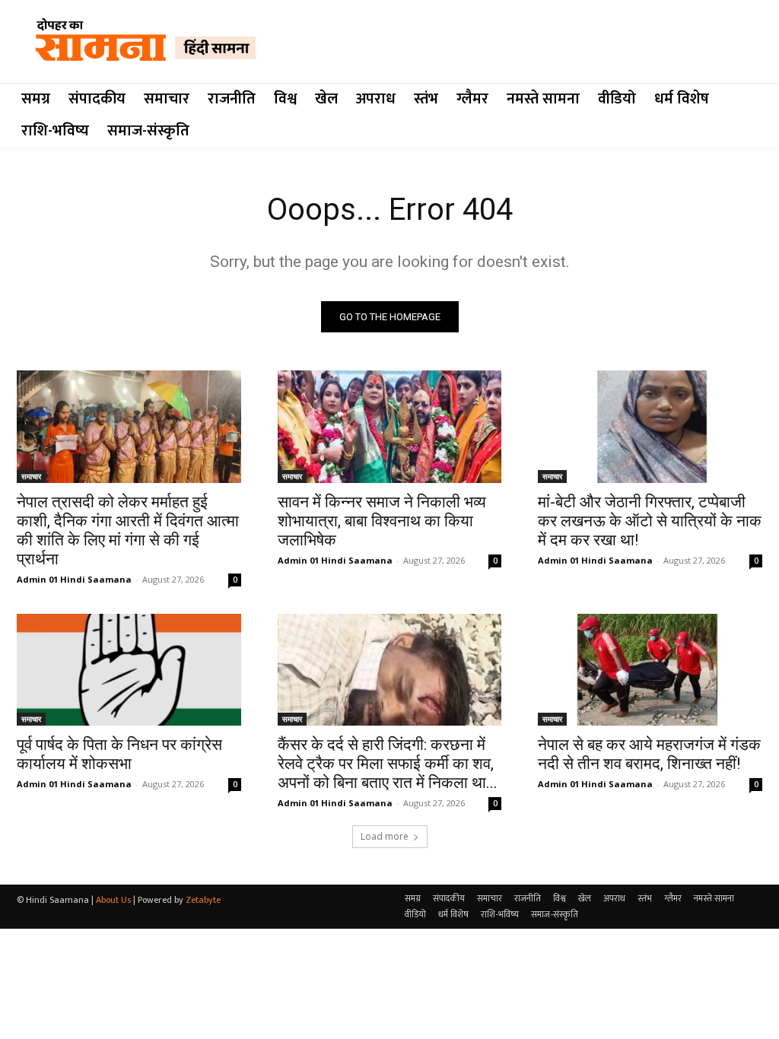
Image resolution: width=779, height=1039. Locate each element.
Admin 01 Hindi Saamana (74, 579)
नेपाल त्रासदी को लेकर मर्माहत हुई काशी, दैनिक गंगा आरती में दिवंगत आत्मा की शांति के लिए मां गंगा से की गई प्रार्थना (128, 530)
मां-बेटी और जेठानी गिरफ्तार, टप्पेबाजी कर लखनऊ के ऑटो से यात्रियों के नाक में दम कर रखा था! (650, 521)
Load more (385, 836)
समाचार (31, 476)
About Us (113, 899)
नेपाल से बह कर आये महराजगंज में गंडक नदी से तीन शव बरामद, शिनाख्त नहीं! (649, 754)
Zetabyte (203, 899)
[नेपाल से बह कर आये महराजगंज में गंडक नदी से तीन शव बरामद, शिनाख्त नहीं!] (650, 670)
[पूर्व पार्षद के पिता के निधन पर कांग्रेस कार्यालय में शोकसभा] (129, 670)
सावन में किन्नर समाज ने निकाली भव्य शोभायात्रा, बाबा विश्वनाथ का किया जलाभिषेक (382, 521)
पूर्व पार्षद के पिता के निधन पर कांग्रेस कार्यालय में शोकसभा (119, 754)
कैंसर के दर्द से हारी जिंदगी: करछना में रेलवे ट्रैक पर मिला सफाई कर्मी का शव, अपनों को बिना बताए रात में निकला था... (388, 764)
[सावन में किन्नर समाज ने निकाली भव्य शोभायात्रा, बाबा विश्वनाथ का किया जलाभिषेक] (390, 426)
